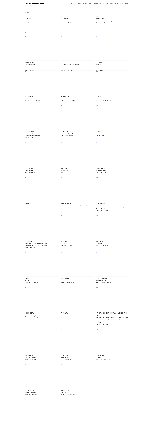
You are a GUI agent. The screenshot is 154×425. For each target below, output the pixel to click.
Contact (127, 4)
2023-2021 (97, 32)
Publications (110, 4)
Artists (71, 4)
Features (95, 4)
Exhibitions (78, 4)
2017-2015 (109, 32)
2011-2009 (121, 32)
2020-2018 (103, 32)
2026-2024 (91, 32)
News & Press (119, 4)
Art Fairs (102, 4)
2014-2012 (115, 32)
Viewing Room (87, 4)
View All (86, 32)
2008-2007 (126, 32)
